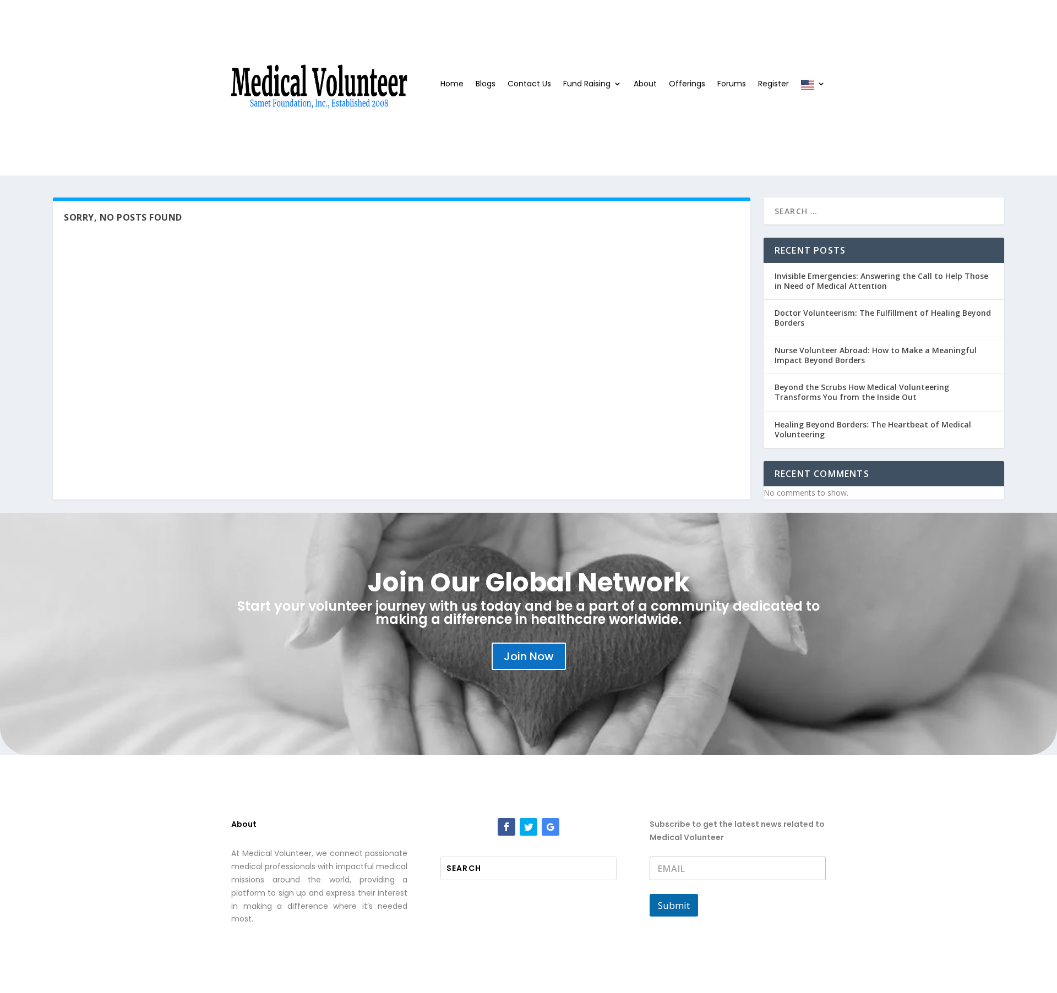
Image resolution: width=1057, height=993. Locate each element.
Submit (674, 905)
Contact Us (529, 84)
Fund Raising (587, 84)
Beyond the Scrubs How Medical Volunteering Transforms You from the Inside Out (862, 392)
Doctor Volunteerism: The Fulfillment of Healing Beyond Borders (883, 318)
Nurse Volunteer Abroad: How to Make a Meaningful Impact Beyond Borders (876, 355)
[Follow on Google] (550, 827)
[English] (813, 87)
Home (452, 84)
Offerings (687, 84)
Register (773, 84)
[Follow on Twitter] (528, 827)
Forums (731, 84)
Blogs (485, 84)
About (645, 84)
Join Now (529, 656)
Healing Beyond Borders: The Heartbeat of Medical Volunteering (873, 429)
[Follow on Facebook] (506, 827)
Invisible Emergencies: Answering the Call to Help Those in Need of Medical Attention (881, 281)
